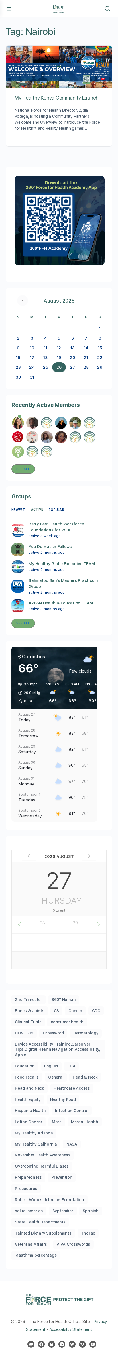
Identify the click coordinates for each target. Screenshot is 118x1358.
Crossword (53, 1033)
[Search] (107, 8)
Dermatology (85, 1033)
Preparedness (28, 1177)
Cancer (75, 1010)
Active (37, 509)
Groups (21, 496)
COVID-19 (24, 1033)
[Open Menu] (9, 8)
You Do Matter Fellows (50, 546)
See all (23, 469)
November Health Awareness (42, 1155)
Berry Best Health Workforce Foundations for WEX (56, 527)
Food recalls (27, 1077)
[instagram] (51, 1344)
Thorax (88, 1233)
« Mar (22, 300)
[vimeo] (82, 1344)
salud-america (29, 1211)
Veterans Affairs (31, 1244)
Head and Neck (29, 1088)
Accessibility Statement (70, 1329)
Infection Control (71, 1110)
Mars (57, 1121)
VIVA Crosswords (73, 1244)
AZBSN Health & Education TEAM (61, 603)
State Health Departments (40, 1222)
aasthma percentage (35, 1255)
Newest (18, 510)
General (55, 1077)
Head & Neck (85, 1077)
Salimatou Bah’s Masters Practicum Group (63, 583)
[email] (30, 1344)
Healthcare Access (72, 1088)
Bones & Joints (29, 1010)
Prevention (61, 1177)
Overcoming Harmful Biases (42, 1166)
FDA (71, 1066)
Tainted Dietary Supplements (43, 1233)
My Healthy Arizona (34, 1133)
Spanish (91, 1211)
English (51, 1066)
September (62, 1211)
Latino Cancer (28, 1121)
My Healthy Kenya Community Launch (57, 98)
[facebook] (41, 1344)
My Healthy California (36, 1144)
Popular (56, 510)
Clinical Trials (28, 1022)
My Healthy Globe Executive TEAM (62, 563)
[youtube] (92, 1344)
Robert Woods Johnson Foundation (49, 1199)
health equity (28, 1099)
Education (25, 1066)
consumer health (67, 1022)
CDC (96, 1010)
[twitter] (72, 1344)
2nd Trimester (28, 999)
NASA (71, 1144)
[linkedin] (61, 1344)
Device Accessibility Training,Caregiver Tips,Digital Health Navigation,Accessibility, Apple (57, 1049)
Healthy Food (63, 1099)
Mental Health (84, 1121)
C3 (56, 1010)
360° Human (64, 999)
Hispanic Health (30, 1110)
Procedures (26, 1188)
